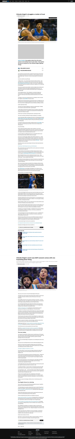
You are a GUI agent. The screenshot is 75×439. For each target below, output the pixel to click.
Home (19, 426)
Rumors (13, 1)
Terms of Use (38, 433)
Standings (19, 1)
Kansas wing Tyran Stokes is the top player (24, 397)
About (19, 431)
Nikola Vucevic (41, 118)
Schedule (16, 1)
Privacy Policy (30, 433)
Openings (29, 431)
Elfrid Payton (22, 168)
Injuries (26, 1)
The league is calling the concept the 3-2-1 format (25, 348)
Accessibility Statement (21, 434)
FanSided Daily (54, 431)
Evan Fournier (25, 118)
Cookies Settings (38, 434)
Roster (23, 1)
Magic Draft (22, 426)
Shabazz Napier (20, 118)
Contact (37, 431)
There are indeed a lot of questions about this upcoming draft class (28, 401)
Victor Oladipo (39, 122)
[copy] (22, 17)
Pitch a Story (20, 433)
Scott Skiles (26, 98)
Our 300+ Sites (46, 431)
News (10, 1)
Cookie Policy (46, 433)
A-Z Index (29, 434)
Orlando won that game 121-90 (23, 307)
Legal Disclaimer (54, 433)
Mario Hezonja (30, 118)
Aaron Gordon (21, 60)
